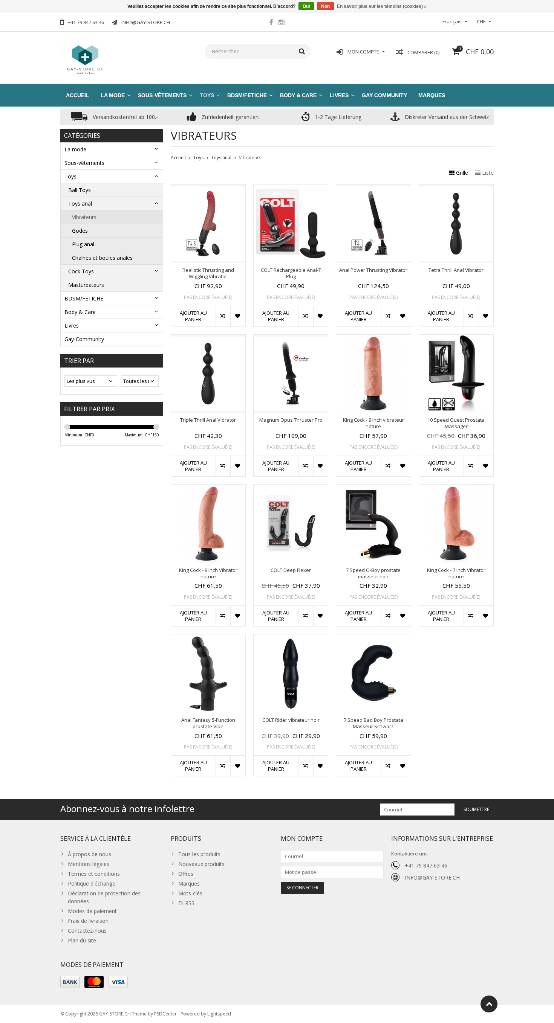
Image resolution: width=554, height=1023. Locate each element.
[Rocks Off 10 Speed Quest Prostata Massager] (456, 338)
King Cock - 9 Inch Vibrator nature (208, 573)
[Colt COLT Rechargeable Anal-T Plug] (291, 188)
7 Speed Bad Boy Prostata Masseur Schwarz (373, 723)
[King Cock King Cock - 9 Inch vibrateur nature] (373, 338)
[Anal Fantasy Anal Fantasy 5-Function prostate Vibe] (208, 638)
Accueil (77, 95)
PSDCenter (165, 1014)
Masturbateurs (86, 284)
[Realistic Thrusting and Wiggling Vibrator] (208, 188)
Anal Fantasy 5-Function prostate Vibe (208, 723)
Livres (339, 95)
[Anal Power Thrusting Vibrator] (373, 188)
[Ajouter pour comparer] (223, 316)
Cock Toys (81, 271)
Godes (80, 230)
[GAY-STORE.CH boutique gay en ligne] (84, 59)
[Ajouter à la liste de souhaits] (237, 316)
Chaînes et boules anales (102, 257)
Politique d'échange (91, 883)
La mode (113, 95)
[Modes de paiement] (70, 982)
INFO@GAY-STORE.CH (432, 877)
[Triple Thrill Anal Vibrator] (208, 338)
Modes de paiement (92, 911)
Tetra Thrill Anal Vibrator (456, 270)
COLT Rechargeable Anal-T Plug (291, 273)
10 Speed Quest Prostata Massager (456, 423)
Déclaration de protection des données (104, 897)
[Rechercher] (302, 51)
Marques (431, 95)
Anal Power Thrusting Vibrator (373, 270)
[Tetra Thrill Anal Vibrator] (456, 188)
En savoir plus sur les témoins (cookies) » (382, 6)
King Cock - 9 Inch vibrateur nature (373, 423)
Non (325, 6)
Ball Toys (79, 190)
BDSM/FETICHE (247, 95)
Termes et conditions (94, 873)
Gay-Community (384, 95)
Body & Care (298, 95)
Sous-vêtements (162, 95)
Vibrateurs (84, 217)
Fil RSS (186, 903)
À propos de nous (89, 854)
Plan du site (82, 940)
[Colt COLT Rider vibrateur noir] (291, 638)
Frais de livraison (88, 920)
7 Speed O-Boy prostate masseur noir (373, 573)
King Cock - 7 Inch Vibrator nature (456, 573)
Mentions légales (88, 863)
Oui (306, 6)
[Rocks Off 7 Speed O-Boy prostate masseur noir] (373, 488)
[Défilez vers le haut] (489, 1004)
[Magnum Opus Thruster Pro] (291, 338)
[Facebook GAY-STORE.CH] (271, 23)
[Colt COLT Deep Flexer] (291, 488)
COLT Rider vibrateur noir (291, 720)
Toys (207, 95)
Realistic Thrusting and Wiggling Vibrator (208, 273)
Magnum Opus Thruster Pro (291, 420)
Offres (185, 873)
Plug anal (83, 244)
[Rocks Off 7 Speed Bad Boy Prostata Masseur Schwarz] (373, 638)
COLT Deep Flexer (291, 570)
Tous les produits (199, 854)
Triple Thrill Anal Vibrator (208, 420)
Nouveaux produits (201, 863)
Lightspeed (219, 1014)
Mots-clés (190, 893)
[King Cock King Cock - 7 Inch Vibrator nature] (456, 488)
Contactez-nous (87, 930)
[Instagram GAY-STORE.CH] (281, 23)
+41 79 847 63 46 (426, 865)
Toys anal (80, 203)
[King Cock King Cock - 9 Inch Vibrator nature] (208, 488)
